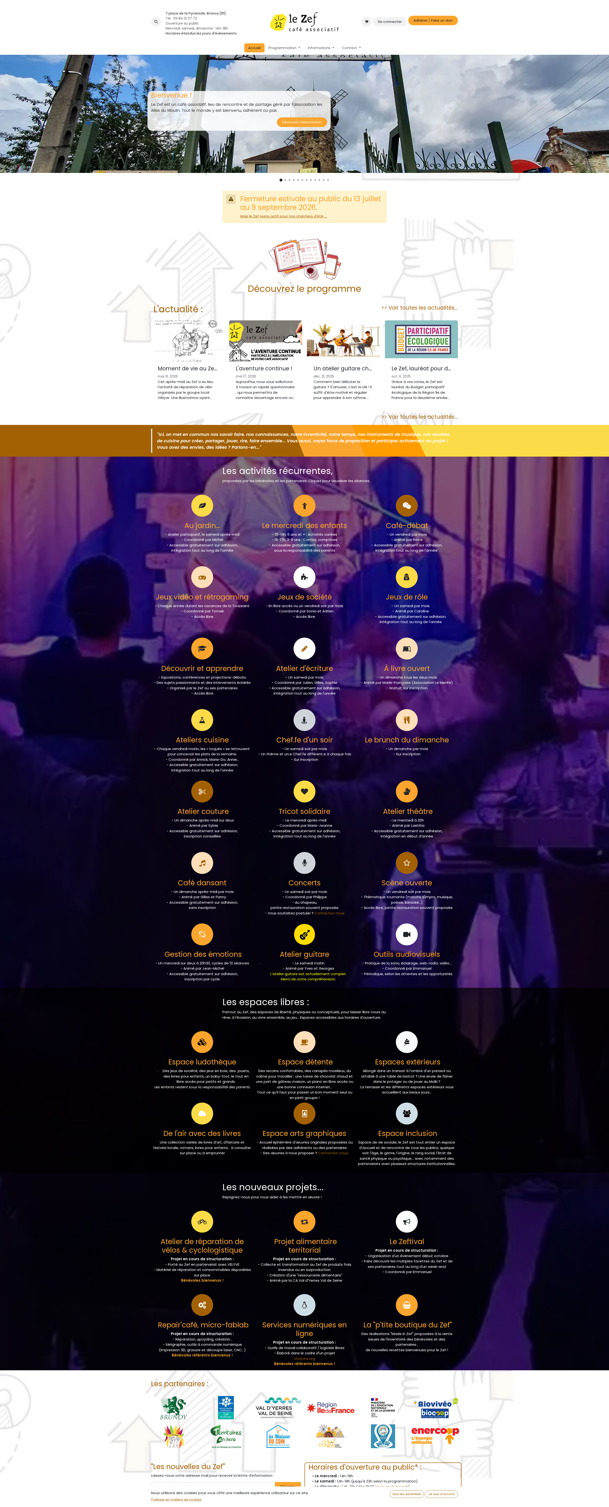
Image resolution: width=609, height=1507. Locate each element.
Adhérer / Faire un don (432, 20)
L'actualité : (177, 309)
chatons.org (304, 1358)
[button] (156, 22)
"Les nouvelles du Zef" (188, 1467)
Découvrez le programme (304, 289)
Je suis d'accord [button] (441, 1494)
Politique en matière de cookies (176, 1499)
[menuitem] (254, 48)
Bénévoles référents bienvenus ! (202, 1355)
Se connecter (390, 21)
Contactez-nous (329, 913)
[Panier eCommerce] (367, 22)
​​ (407, 1325)
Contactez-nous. (333, 1152)
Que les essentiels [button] (406, 1494)
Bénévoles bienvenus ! (202, 1280)
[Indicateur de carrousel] (281, 180)
